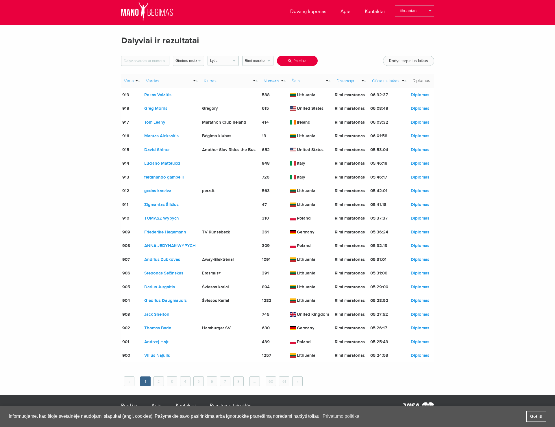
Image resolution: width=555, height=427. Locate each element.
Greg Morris (155, 108)
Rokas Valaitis (157, 94)
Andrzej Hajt (156, 341)
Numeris (271, 80)
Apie (346, 11)
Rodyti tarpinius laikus (408, 60)
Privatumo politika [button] (341, 416)
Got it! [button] (536, 416)
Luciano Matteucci (162, 163)
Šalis (296, 80)
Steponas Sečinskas (163, 273)
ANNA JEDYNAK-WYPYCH (170, 245)
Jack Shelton (156, 314)
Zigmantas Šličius (161, 204)
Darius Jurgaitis (159, 286)
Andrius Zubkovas (162, 259)
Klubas (210, 80)
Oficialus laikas (385, 80)
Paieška (299, 61)
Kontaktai (375, 11)
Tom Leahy (154, 122)
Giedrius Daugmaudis (165, 300)
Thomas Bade (157, 328)
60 (271, 381)
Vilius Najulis (157, 355)
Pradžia (129, 405)
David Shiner (157, 149)
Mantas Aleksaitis (161, 135)
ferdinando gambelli (164, 177)
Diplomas (420, 94)
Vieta (129, 80)
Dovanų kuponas (308, 11)
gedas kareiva (157, 190)
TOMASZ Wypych (161, 218)
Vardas (152, 80)
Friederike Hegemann (165, 232)
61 (284, 381)
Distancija (345, 80)
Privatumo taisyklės (230, 405)
